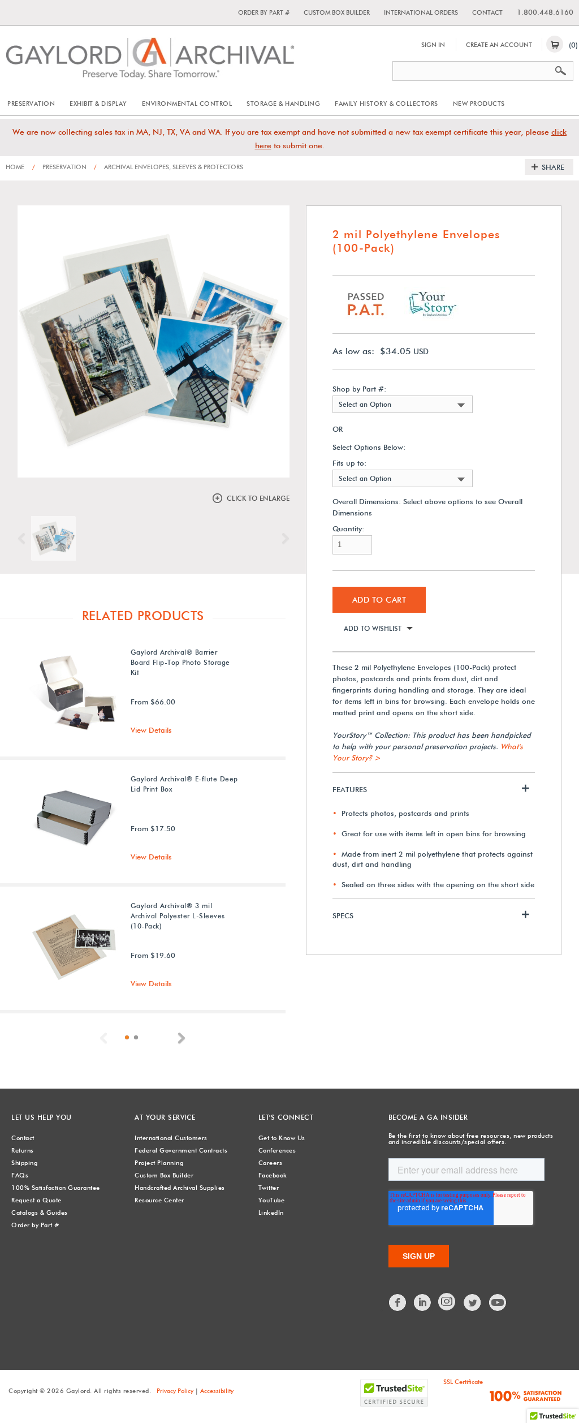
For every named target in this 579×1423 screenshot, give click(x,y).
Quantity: (348, 528)
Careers (270, 1163)
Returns (22, 1150)
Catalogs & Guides (39, 1212)
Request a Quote (36, 1200)
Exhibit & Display (98, 104)
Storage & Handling (283, 104)
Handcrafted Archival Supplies (180, 1188)
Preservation (31, 104)
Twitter (268, 1188)
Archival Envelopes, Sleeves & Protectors (168, 167)
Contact (487, 12)
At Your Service (165, 1117)
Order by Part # (264, 12)
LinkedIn (271, 1212)
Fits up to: (349, 463)
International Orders (421, 12)
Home (15, 167)
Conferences (277, 1150)
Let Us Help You (41, 1117)
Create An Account (499, 45)
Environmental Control (187, 104)
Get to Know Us (281, 1138)
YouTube (271, 1200)
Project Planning (159, 1163)
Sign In (433, 45)
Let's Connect (286, 1117)
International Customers (171, 1138)
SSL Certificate (463, 1382)
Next (283, 539)
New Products (479, 104)
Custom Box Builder (337, 12)
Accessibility (217, 1391)
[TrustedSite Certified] (394, 1393)
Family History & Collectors (386, 104)
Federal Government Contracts (181, 1150)
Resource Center (159, 1200)
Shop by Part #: (359, 389)
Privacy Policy (175, 1391)
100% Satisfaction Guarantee (55, 1188)
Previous (24, 539)
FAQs (19, 1175)
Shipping (24, 1163)
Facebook (272, 1175)
